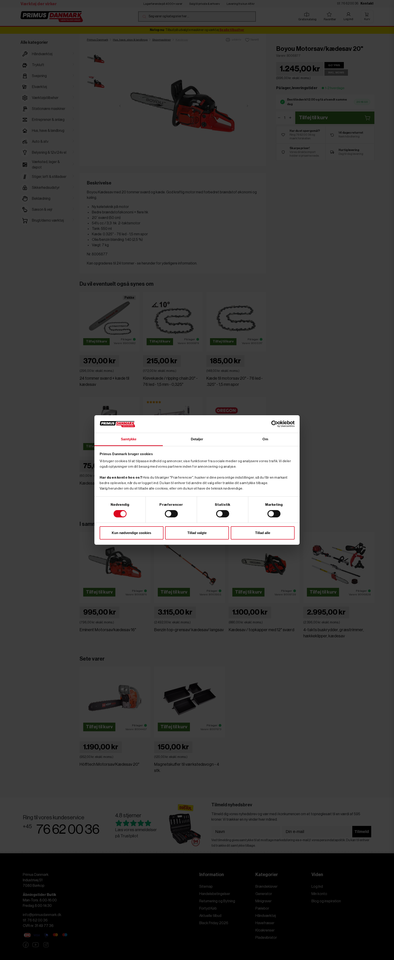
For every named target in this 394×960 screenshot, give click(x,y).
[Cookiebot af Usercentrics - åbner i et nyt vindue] (275, 423)
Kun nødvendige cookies (131, 533)
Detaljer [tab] (197, 439)
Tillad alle (262, 533)
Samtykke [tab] (129, 439)
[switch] (171, 513)
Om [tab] (265, 439)
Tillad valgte (197, 533)
